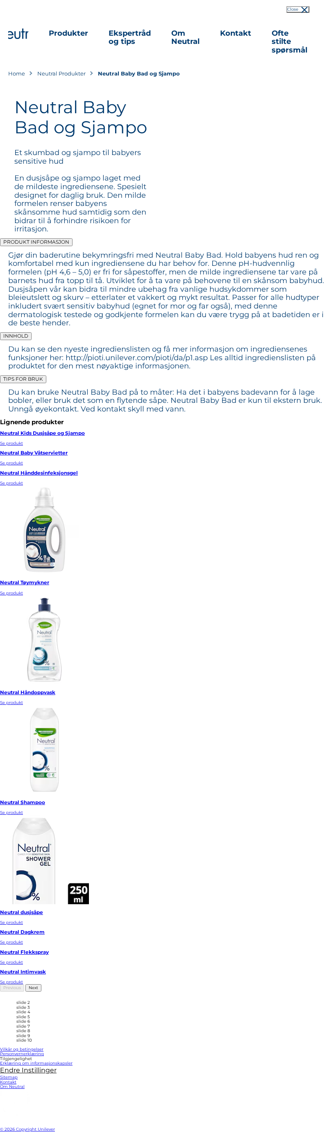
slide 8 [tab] (23, 1031)
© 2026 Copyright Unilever (27, 1129)
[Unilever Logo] (15, 1120)
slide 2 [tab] (23, 1002)
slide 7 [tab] (23, 1026)
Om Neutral (185, 37)
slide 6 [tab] (23, 1021)
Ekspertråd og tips (130, 37)
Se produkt (11, 443)
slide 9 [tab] (23, 1035)
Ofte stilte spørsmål (289, 42)
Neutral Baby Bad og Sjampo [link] (139, 74)
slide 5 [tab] (23, 1017)
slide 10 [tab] (24, 1040)
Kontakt (235, 33)
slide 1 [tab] (22, 998)
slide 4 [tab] (23, 1012)
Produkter (68, 33)
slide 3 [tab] (23, 1007)
